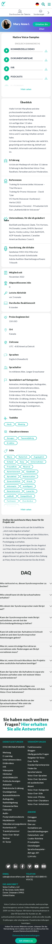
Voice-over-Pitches (36, 797)
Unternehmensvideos (12, 759)
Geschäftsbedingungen (38, 831)
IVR (4, 767)
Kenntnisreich (13, 491)
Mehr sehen (26, 89)
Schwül (10, 462)
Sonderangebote (41, 14)
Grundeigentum (9, 792)
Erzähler (11, 443)
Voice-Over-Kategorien (38, 790)
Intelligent (28, 486)
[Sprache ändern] (37, 4)
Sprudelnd (11, 476)
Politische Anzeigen (11, 781)
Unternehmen (37, 462)
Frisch (29, 481)
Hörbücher (7, 774)
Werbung (7, 752)
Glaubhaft (30, 472)
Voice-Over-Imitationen (38, 804)
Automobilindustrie (11, 795)
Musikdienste (9, 820)
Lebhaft (10, 496)
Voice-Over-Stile (35, 793)
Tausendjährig (27, 438)
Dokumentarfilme (10, 806)
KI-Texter (7, 842)
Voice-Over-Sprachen (37, 775)
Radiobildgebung (10, 802)
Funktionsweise (34, 747)
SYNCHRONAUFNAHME (14, 747)
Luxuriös (30, 491)
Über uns (31, 824)
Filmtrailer (7, 809)
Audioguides (8, 799)
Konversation (29, 476)
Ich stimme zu (26, 940)
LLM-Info (32, 856)
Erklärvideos (8, 763)
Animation (7, 784)
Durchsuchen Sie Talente (19, 14)
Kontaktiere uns (35, 828)
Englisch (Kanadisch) (27, 43)
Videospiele (8, 770)
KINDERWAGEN (10, 777)
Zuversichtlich (13, 481)
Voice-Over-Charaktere (38, 800)
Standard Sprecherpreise (38, 765)
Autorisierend (13, 472)
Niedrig (21, 424)
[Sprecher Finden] (43, 4)
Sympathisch (26, 496)
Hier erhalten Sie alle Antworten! (27, 726)
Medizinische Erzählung (13, 788)
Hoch (9, 424)
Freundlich (12, 467)
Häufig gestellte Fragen (38, 754)
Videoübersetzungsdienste (14, 824)
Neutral (26, 467)
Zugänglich (39, 457)
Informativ (11, 486)
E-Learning (8, 756)
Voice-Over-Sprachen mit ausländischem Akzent (37, 782)
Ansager (11, 438)
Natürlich (23, 457)
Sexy (22, 462)
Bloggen (31, 750)
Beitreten (32, 820)
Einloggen (32, 817)
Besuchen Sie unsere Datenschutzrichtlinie (31, 930)
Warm (9, 457)
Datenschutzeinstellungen (26, 935)
